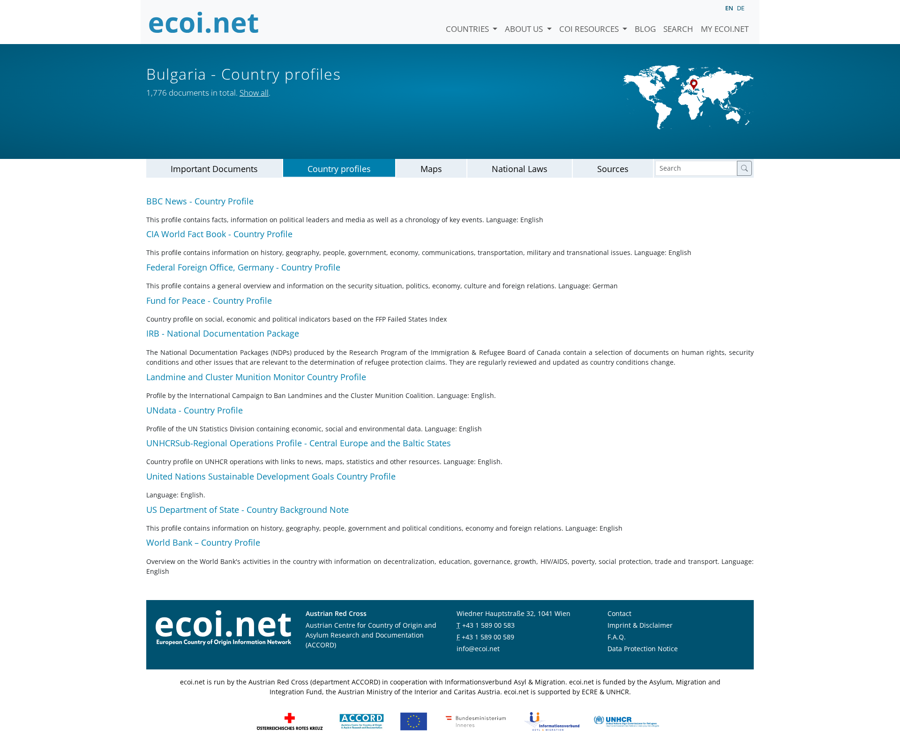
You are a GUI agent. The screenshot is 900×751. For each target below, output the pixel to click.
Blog (645, 28)
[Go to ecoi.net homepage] (204, 22)
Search (678, 28)
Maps (431, 168)
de (740, 8)
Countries (468, 28)
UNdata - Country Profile (194, 410)
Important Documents (214, 168)
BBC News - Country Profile (200, 201)
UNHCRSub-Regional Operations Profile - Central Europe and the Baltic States (298, 443)
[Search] (744, 168)
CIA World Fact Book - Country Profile (219, 234)
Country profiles (339, 168)
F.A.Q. (617, 636)
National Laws (520, 168)
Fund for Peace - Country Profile (209, 300)
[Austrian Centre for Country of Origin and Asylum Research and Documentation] (362, 720)
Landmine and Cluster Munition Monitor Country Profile (256, 377)
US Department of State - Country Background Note (247, 509)
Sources (613, 168)
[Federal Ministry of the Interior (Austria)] (476, 720)
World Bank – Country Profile (203, 542)
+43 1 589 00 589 (488, 636)
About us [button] (525, 28)
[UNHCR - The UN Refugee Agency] (626, 720)
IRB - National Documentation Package (222, 333)
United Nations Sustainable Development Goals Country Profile (271, 476)
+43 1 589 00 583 (488, 625)
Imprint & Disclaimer (640, 625)
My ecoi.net (725, 28)
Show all (254, 92)
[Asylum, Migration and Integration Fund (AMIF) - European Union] (414, 720)
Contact (619, 613)
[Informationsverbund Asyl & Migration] (551, 720)
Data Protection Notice (643, 648)
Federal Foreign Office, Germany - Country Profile (243, 267)
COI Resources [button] (590, 28)
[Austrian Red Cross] (289, 720)
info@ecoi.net (478, 648)
